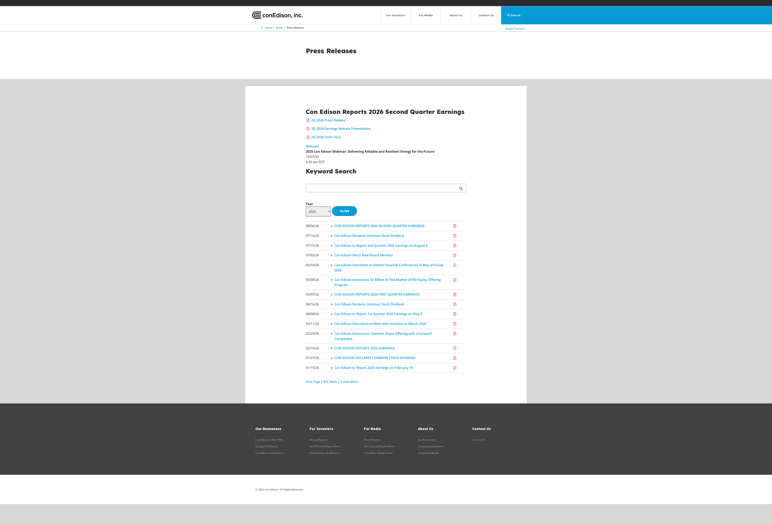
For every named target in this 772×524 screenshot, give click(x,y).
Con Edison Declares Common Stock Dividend (369, 235)
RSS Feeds (330, 382)
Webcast (312, 146)
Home (268, 27)
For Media (426, 15)
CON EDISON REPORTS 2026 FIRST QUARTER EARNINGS (377, 294)
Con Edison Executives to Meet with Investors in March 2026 (380, 323)
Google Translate (515, 28)
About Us (456, 15)
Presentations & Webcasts (325, 453)
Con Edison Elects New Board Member (363, 255)
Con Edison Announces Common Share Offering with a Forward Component (383, 336)
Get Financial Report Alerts (325, 446)
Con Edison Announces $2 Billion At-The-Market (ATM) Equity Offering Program (387, 282)
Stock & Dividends (428, 453)
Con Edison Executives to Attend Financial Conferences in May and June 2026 (388, 267)
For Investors (395, 15)
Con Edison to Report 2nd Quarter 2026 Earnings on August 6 (381, 245)
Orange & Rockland (266, 446)
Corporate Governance (431, 446)
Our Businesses (427, 439)
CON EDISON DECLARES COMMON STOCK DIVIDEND (375, 358)
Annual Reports (319, 439)
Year (309, 204)
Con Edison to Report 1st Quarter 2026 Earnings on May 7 (378, 314)
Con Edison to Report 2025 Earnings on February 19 (373, 367)
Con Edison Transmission (269, 453)
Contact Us (486, 15)
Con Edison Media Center (378, 453)
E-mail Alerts (349, 382)
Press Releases (372, 439)
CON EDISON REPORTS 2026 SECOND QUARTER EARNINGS (379, 226)
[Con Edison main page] (277, 15)
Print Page (313, 382)
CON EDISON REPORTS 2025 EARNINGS (364, 348)
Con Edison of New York (269, 439)
